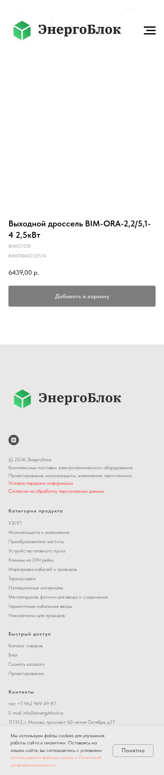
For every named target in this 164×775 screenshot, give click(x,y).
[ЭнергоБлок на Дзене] (13, 440)
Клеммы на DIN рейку (31, 560)
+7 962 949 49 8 (35, 704)
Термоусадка (21, 578)
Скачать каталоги (26, 664)
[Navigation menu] (150, 30)
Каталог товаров (25, 646)
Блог (13, 655)
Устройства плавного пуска (36, 551)
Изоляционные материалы (35, 588)
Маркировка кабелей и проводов (42, 569)
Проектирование (26, 673)
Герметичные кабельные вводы (40, 606)
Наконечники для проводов (36, 615)
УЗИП (15, 523)
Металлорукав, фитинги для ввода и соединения (58, 597)
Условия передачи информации (40, 483)
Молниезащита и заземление (38, 532)
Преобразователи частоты (36, 541)
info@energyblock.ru (43, 713)
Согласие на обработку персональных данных (56, 491)
